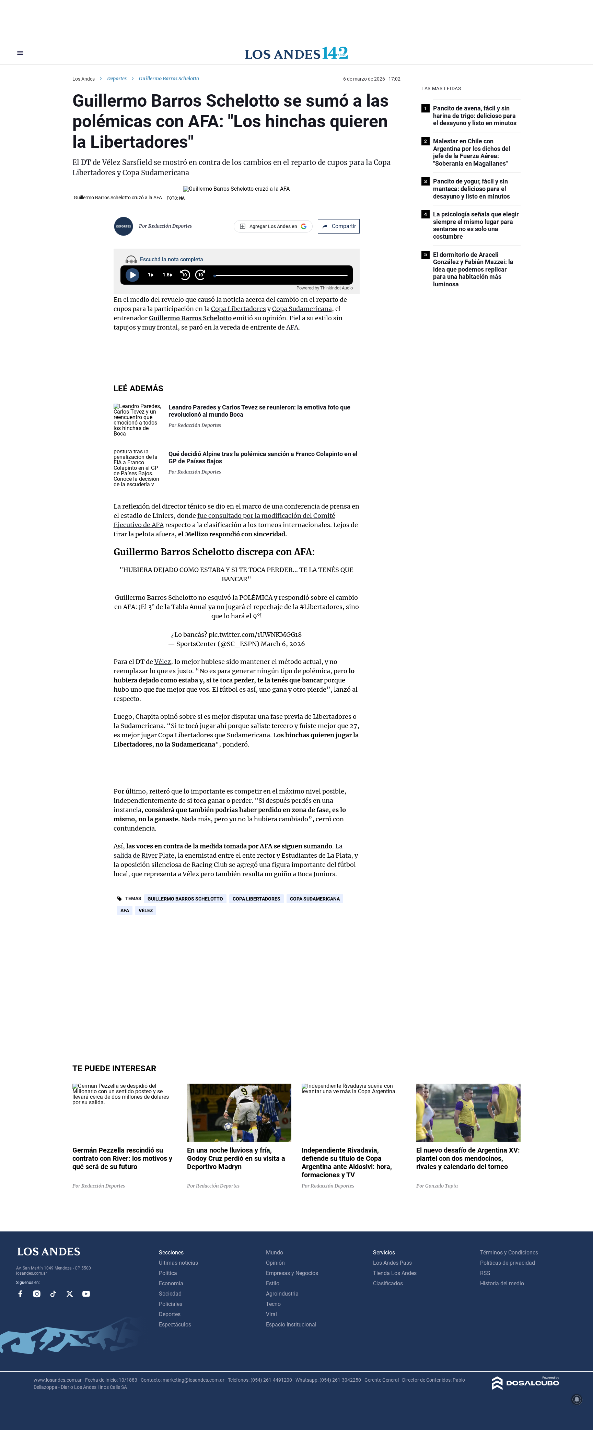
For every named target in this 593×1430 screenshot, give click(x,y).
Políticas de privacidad (507, 1263)
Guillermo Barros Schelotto (190, 318)
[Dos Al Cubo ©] (525, 1388)
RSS (485, 1273)
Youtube (86, 1294)
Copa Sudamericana (302, 309)
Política (168, 1273)
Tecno (273, 1304)
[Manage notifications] (576, 1399)
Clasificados (388, 1283)
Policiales (170, 1304)
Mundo (274, 1252)
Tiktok (53, 1294)
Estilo (272, 1283)
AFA (292, 327)
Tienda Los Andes (395, 1273)
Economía (171, 1283)
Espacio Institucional (291, 1324)
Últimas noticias (178, 1263)
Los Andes (83, 79)
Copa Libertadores (238, 309)
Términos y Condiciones (509, 1252)
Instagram (37, 1294)
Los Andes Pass (392, 1263)
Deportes (117, 78)
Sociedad (170, 1293)
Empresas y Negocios (292, 1273)
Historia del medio (502, 1283)
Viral (271, 1314)
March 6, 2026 (283, 644)
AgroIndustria (282, 1293)
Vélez (162, 662)
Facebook (20, 1294)
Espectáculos (175, 1324)
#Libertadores (321, 607)
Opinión (275, 1263)
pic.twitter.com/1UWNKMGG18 (255, 635)
